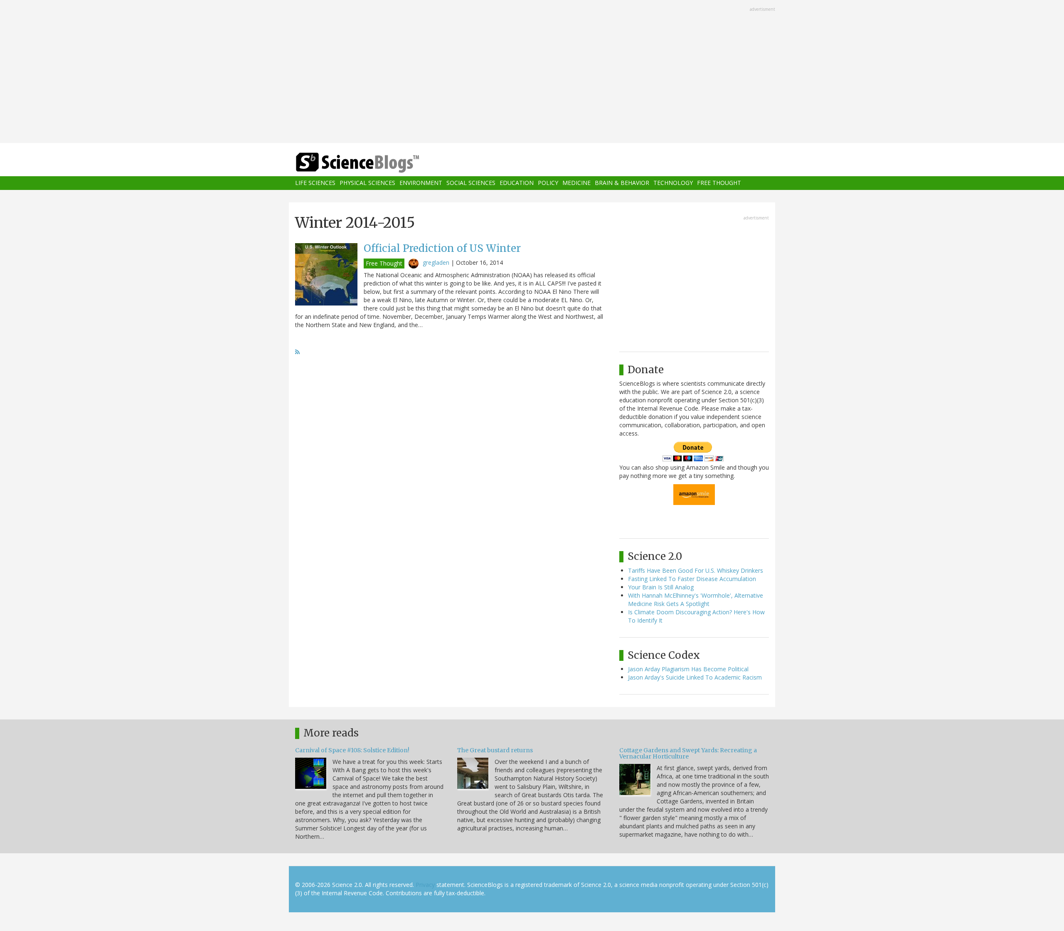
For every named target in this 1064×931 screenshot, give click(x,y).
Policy (548, 183)
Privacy (425, 885)
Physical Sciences (367, 183)
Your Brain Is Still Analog (661, 587)
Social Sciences (470, 183)
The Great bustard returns (495, 750)
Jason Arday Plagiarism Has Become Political (688, 669)
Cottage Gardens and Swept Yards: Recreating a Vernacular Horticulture (688, 753)
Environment (420, 183)
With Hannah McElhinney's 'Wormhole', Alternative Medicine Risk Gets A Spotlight (695, 599)
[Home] (374, 163)
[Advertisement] (532, 72)
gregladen (436, 262)
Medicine (576, 183)
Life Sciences (315, 183)
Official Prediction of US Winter (442, 248)
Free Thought (719, 183)
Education (517, 183)
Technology (673, 183)
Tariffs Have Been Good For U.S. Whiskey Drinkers (695, 570)
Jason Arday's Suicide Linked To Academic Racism (695, 677)
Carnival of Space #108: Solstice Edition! (352, 750)
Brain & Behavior (622, 183)
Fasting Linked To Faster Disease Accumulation (692, 579)
